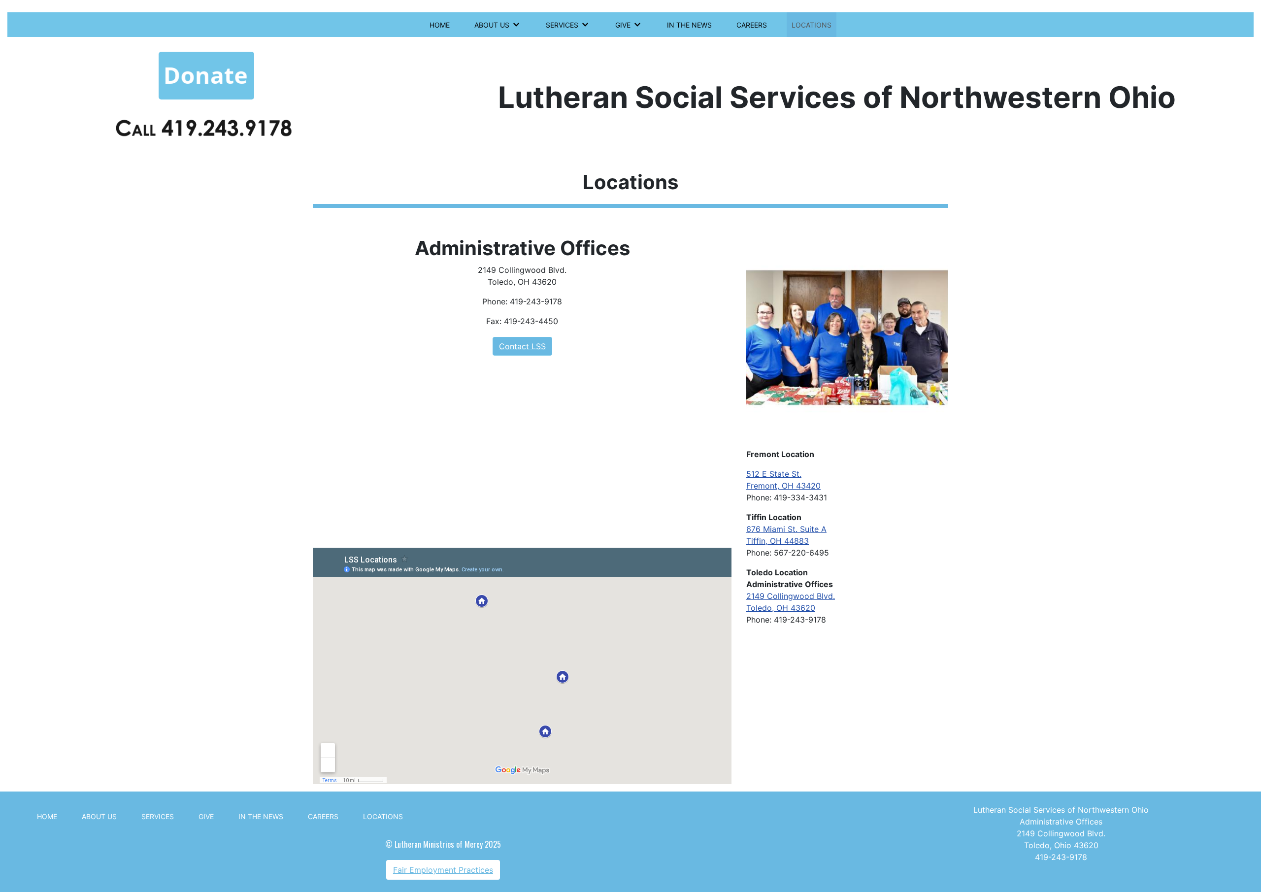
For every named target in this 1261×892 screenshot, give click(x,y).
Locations (811, 25)
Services (157, 816)
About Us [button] (491, 25)
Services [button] (562, 25)
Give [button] (622, 25)
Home (440, 25)
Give (206, 816)
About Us (99, 816)
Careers (751, 25)
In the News (689, 25)
